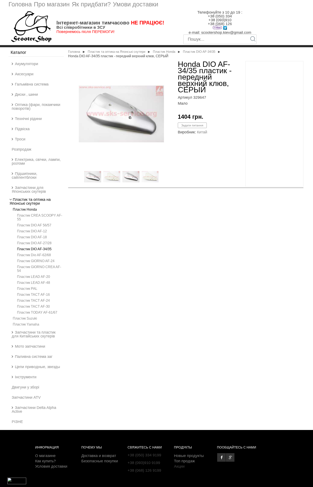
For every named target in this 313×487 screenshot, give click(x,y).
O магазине (45, 456)
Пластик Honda (25, 209)
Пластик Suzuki (25, 318)
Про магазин (52, 4)
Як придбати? (91, 4)
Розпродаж (21, 149)
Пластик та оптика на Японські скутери (116, 51)
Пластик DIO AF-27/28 (34, 243)
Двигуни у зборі (25, 387)
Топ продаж (184, 461)
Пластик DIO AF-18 (32, 237)
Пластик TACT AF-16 (33, 294)
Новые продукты (189, 456)
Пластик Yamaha (26, 324)
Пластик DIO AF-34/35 (34, 249)
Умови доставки (135, 4)
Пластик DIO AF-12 (32, 231)
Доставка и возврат (98, 456)
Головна (20, 4)
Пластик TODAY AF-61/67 (37, 312)
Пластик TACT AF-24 (33, 300)
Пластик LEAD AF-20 (33, 276)
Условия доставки (51, 466)
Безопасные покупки (99, 461)
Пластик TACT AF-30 (33, 306)
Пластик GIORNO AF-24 (36, 261)
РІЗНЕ (17, 422)
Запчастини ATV (26, 397)
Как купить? (45, 461)
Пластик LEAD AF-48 (33, 282)
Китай (202, 132)
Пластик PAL (27, 288)
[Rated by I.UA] (16, 483)
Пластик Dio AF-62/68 (34, 255)
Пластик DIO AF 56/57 (34, 225)
